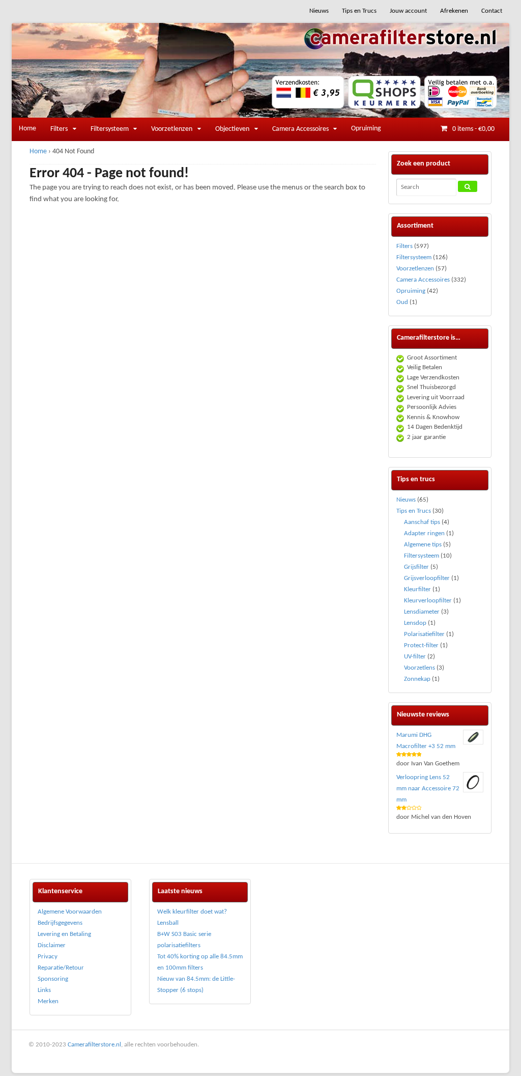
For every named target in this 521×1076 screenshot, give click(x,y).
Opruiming (366, 128)
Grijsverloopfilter (427, 578)
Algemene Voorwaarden (70, 911)
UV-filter (415, 656)
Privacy (47, 956)
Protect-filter (421, 645)
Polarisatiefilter (424, 634)
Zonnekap (417, 679)
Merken (48, 1001)
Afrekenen (454, 11)
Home (27, 128)
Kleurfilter (417, 589)
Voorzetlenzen (171, 129)
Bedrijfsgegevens (60, 923)
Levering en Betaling (64, 934)
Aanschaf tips (422, 522)
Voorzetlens (419, 668)
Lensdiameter (422, 612)
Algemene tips (423, 544)
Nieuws (319, 11)
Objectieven (232, 129)
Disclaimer (52, 945)
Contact (491, 11)
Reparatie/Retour (61, 967)
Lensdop (415, 623)
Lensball (168, 923)
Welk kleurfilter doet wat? (192, 911)
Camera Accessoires (300, 129)
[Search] (467, 186)
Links (44, 990)
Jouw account (408, 11)
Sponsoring (53, 979)
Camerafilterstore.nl (94, 1044)
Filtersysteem (110, 129)
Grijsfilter (416, 567)
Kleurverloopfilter (428, 600)
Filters (59, 129)
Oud (402, 302)
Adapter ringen (424, 533)
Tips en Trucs (359, 11)
